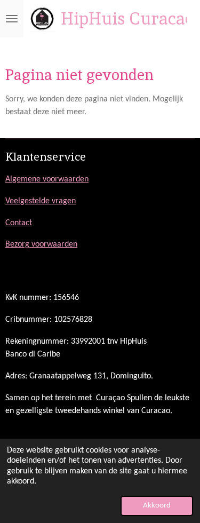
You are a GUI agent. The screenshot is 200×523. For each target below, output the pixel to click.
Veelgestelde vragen (40, 201)
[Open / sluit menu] (11, 18)
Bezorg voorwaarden (41, 244)
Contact (18, 223)
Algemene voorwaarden (47, 179)
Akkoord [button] (157, 506)
